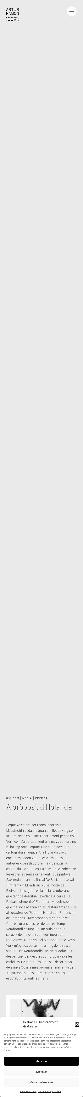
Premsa (41, 798)
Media (27, 798)
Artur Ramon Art (12, 14)
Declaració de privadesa (49, 1091)
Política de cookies (28, 1091)
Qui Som (12, 798)
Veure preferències (41, 1082)
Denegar (41, 1071)
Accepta (41, 1061)
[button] (77, 1024)
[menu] (71, 11)
